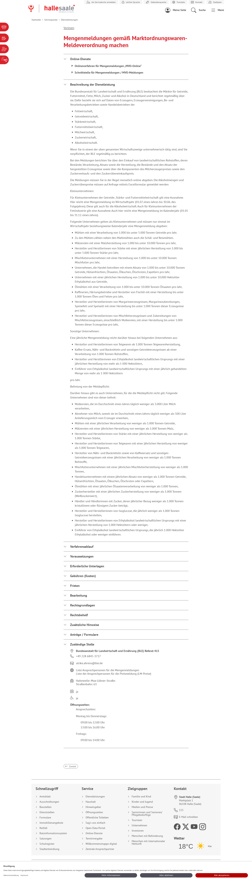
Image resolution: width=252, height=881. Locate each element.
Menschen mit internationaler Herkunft (148, 842)
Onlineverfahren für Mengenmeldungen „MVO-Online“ (108, 66)
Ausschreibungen (49, 801)
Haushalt (91, 801)
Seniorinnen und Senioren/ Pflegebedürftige (147, 813)
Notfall (43, 828)
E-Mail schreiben (188, 817)
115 (181, 810)
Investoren (138, 830)
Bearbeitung (78, 595)
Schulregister (47, 843)
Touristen (137, 820)
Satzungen (45, 838)
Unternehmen (139, 825)
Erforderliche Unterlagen (87, 566)
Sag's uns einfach (95, 822)
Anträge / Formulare (84, 635)
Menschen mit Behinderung (147, 836)
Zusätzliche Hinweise (84, 625)
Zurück (72, 766)
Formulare (45, 817)
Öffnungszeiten (94, 812)
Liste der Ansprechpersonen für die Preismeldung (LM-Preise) (113, 674)
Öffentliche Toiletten (97, 817)
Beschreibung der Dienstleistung (92, 84)
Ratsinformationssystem (53, 833)
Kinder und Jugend (142, 801)
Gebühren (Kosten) (83, 576)
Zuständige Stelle (82, 644)
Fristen (75, 586)
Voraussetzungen (81, 556)
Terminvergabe (94, 838)
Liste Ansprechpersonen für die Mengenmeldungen (107, 670)
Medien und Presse (142, 807)
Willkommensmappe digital (101, 843)
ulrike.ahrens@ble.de (89, 663)
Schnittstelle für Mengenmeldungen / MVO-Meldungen (109, 72)
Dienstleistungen (95, 796)
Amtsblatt (45, 796)
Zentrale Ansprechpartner (100, 849)
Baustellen (45, 807)
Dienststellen (47, 812)
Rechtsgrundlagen (82, 605)
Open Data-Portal (95, 828)
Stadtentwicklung (49, 849)
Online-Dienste (80, 59)
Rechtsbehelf (79, 615)
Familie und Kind (141, 796)
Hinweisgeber (93, 807)
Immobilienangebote (51, 822)
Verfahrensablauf (81, 547)
